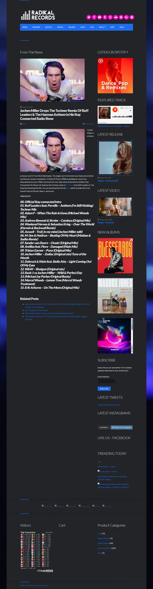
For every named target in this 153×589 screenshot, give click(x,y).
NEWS (25, 27)
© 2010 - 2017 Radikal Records (29, 585)
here (68, 188)
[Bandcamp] (47, 506)
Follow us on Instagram (123, 427)
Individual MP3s (104, 548)
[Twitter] (88, 17)
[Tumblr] (105, 17)
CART (112, 27)
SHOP (82, 27)
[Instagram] (110, 17)
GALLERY (71, 27)
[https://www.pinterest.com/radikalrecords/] (121, 17)
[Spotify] (131, 17)
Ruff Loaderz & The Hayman (36, 310)
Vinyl (100, 553)
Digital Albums (104, 538)
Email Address (103, 376)
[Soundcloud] (115, 17)
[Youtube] (107, 506)
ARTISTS (48, 27)
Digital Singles (103, 543)
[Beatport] (59, 506)
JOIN (92, 27)
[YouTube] (99, 17)
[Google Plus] (126, 17)
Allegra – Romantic (106, 222)
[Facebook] (94, 17)
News (24, 124)
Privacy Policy (43, 585)
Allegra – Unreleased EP (108, 180)
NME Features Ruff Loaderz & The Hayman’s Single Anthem (49, 313)
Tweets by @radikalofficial (109, 405)
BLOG (122, 27)
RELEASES (36, 27)
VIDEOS (60, 27)
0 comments (89, 124)
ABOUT (102, 27)
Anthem (70, 185)
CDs (99, 533)
